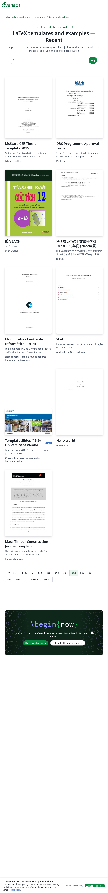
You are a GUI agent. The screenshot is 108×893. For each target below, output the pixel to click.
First (11, 572)
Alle (14, 16)
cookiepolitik (14, 889)
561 (65, 572)
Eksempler (40, 16)
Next (34, 579)
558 (40, 572)
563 (82, 572)
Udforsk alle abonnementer (68, 643)
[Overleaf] (11, 5)
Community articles (59, 16)
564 (91, 572)
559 (48, 572)
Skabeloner (25, 16)
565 (9, 579)
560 (57, 572)
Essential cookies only (72, 885)
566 (18, 579)
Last (46, 579)
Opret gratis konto (35, 643)
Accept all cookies (95, 885)
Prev (23, 572)
